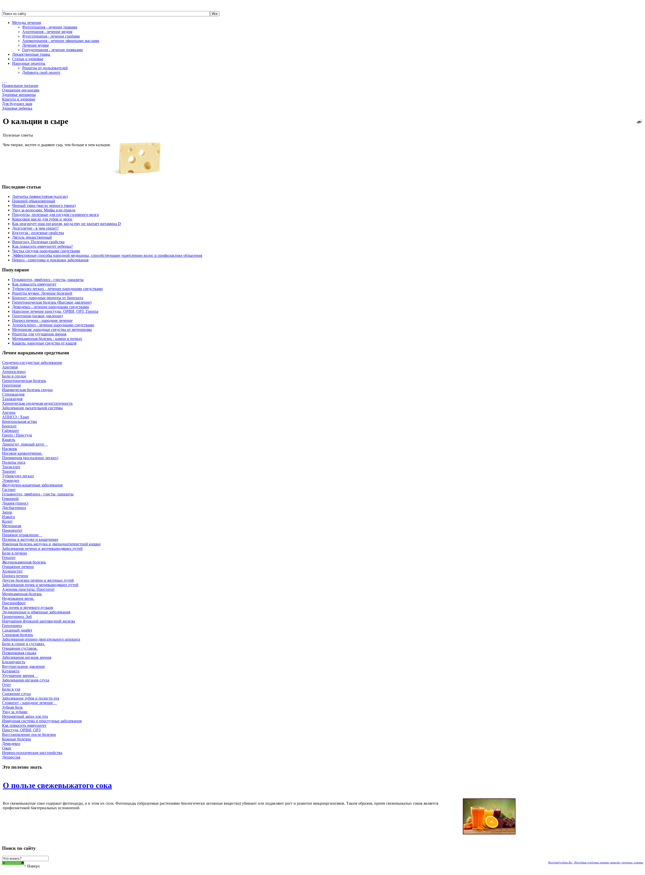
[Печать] (639, 120)
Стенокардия (13, 394)
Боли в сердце (14, 376)
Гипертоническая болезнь (24, 381)
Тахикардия (12, 399)
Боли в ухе (11, 689)
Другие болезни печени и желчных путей (38, 580)
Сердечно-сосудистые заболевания (32, 362)
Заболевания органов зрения (26, 657)
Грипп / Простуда (17, 435)
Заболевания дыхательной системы (32, 408)
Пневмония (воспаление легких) (30, 458)
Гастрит (9, 489)
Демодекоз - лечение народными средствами (50, 307)
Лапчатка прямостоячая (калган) (40, 196)
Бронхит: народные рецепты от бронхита (47, 298)
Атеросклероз (13, 371)
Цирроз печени (15, 576)
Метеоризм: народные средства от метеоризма (52, 329)
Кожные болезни (16, 739)
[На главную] (2, 81)
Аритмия (10, 367)
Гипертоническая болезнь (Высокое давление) (51, 302)
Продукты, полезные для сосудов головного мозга (55, 214)
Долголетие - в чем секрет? (35, 228)
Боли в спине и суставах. (23, 644)
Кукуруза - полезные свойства (38, 233)
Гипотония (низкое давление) (37, 316)
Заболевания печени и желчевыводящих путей (42, 548)
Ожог (7, 748)
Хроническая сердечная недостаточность (37, 403)
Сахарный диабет (17, 630)
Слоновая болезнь (17, 635)
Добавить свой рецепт (41, 72)
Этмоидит (10, 480)
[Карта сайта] (6, 81)
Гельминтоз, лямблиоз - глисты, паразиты (48, 279)
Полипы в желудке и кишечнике (30, 539)
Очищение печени (18, 567)
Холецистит (12, 571)
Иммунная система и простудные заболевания (42, 721)
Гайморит (10, 430)
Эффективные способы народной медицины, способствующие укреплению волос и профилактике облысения (107, 255)
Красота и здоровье (18, 99)
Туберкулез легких (18, 476)
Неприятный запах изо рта (25, 716)
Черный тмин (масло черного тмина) (44, 205)
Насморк (9, 449)
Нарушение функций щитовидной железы (38, 621)
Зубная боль (12, 707)
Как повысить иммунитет (34, 284)
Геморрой (10, 498)
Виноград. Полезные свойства (38, 242)
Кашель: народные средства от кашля (44, 343)
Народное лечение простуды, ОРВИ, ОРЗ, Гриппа (55, 311)
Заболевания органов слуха (25, 680)
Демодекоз (11, 743)
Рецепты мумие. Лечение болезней (42, 293)
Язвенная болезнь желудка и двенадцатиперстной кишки (51, 544)
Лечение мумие (35, 45)
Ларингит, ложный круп (25, 444)
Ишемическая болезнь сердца (27, 390)
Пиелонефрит (14, 603)
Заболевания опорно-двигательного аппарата (41, 639)
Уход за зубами (14, 712)
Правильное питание (20, 85)
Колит (7, 521)
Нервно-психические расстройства (32, 753)
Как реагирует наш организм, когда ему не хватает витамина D (66, 224)
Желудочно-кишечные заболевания (32, 485)
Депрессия (11, 757)
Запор (7, 512)
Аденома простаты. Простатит (28, 589)
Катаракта (10, 671)
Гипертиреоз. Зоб (17, 616)
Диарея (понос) (15, 503)
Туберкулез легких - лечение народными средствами (57, 289)
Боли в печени (14, 553)
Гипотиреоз (12, 625)
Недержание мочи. (18, 598)
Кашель (8, 440)
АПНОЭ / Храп (15, 417)
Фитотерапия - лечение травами (49, 27)
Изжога (8, 517)
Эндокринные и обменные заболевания (36, 612)
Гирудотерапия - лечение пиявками (52, 50)
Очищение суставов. (20, 648)
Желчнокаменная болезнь (24, 562)
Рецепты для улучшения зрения (39, 334)
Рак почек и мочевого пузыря (27, 607)
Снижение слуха (16, 694)
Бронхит (9, 426)
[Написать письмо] (4, 81)
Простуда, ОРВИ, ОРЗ (21, 730)
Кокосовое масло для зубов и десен (42, 219)
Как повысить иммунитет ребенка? (42, 246)
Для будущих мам (17, 104)
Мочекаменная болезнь (22, 594)
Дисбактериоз (14, 508)
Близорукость (13, 662)
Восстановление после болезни (29, 734)
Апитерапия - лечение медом (47, 31)
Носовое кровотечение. (22, 453)
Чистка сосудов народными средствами (46, 251)
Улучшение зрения (20, 675)
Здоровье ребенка (17, 108)
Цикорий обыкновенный (33, 201)
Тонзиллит (11, 467)
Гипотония (11, 385)
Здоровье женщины (19, 94)
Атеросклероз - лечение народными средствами (53, 325)
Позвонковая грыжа (19, 653)
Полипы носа (13, 462)
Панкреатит (12, 530)
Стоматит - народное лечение (29, 703)
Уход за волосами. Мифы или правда (43, 210)
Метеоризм (11, 526)
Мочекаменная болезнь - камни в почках (47, 338)
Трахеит (9, 471)
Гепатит (9, 557)
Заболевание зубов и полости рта (30, 698)
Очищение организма (20, 90)
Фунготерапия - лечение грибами (51, 36)
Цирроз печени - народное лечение (42, 320)
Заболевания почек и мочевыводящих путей (40, 585)
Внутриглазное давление (23, 666)
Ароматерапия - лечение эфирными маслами (60, 41)
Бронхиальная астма (19, 421)
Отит (6, 684)
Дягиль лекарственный (32, 237)
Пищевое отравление (22, 535)
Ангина (8, 412)
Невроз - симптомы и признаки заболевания (50, 260)
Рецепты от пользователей (45, 68)
